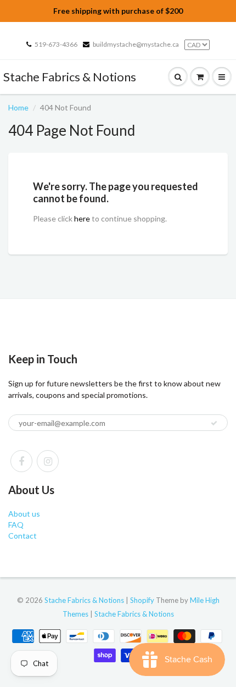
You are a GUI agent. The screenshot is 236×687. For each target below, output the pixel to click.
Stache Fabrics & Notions (69, 76)
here (82, 218)
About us (24, 513)
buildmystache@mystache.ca (136, 44)
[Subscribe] (214, 423)
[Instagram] (48, 461)
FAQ (16, 524)
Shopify (142, 600)
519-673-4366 (56, 44)
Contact (22, 535)
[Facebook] (21, 461)
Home (18, 107)
